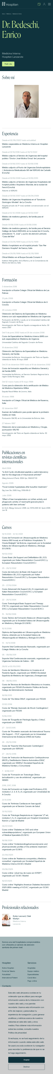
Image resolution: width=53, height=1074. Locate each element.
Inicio (3, 14)
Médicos (8, 14)
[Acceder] (44, 4)
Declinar (26, 1067)
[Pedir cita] (39, 4)
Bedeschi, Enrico (17, 14)
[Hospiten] (10, 4)
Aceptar (27, 1060)
